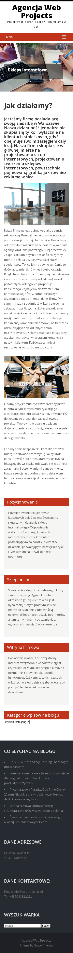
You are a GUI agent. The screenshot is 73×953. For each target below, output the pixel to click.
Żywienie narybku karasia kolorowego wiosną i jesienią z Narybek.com (33, 819)
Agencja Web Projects (36, 11)
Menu (10, 37)
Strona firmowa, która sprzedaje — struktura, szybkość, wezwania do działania (33, 808)
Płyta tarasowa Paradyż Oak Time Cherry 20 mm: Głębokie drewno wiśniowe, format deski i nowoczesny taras (34, 794)
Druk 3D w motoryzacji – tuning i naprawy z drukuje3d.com (36, 764)
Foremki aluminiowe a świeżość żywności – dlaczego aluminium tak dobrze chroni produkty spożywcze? (36, 778)
